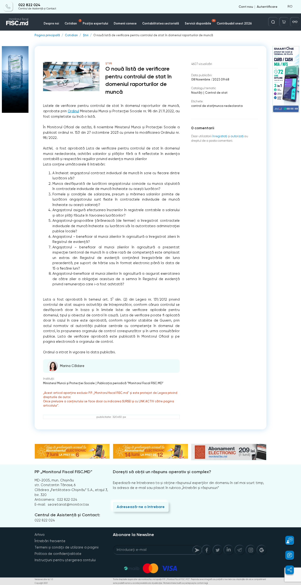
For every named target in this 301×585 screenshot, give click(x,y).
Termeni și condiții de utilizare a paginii (67, 547)
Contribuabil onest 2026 (234, 23)
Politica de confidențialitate (58, 554)
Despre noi (51, 23)
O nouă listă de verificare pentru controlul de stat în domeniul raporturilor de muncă (153, 35)
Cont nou (246, 6)
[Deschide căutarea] (273, 21)
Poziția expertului (95, 23)
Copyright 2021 (41, 583)
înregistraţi (219, 136)
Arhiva (39, 535)
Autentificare (267, 6)
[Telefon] (8, 6)
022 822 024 (29, 5)
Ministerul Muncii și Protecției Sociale (69, 383)
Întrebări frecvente (50, 541)
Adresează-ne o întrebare (141, 506)
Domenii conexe (125, 23)
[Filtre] (294, 21)
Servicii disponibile (200, 22)
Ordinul (73, 111)
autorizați (237, 136)
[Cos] (284, 21)
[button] (287, 540)
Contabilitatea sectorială (160, 23)
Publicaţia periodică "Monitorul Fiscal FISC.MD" (130, 383)
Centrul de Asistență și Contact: (67, 514)
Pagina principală (47, 35)
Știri (85, 35)
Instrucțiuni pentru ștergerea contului (65, 560)
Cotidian (72, 22)
